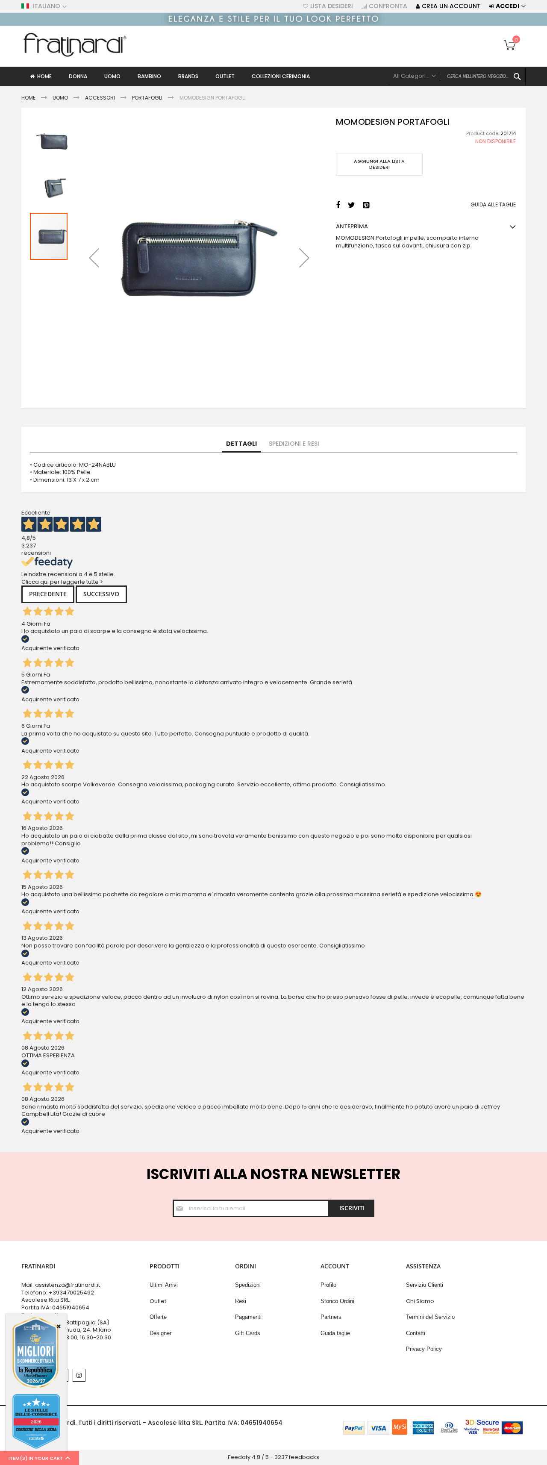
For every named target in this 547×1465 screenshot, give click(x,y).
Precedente (48, 594)
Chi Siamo (420, 1301)
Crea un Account (451, 6)
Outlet (158, 1301)
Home (28, 97)
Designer (160, 1333)
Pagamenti (248, 1317)
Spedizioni (248, 1285)
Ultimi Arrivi (164, 1285)
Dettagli (241, 443)
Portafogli (147, 97)
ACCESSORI (100, 97)
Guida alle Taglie (493, 204)
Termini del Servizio (430, 1317)
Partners (331, 1317)
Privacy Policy (424, 1349)
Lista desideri (331, 6)
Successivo (101, 594)
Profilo (328, 1285)
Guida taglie (335, 1333)
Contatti (415, 1333)
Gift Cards (247, 1333)
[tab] (241, 444)
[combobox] (457, 76)
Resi (240, 1301)
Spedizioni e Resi (294, 443)
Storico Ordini (337, 1301)
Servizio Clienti (424, 1285)
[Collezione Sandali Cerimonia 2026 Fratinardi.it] (273, 24)
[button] (94, 257)
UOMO (61, 97)
